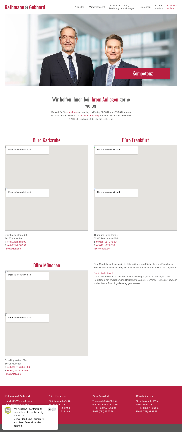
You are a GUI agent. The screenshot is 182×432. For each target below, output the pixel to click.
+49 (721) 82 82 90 (16, 242)
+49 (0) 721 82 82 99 (17, 370)
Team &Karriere (159, 7)
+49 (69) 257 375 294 (106, 242)
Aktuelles (79, 7)
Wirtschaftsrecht (97, 7)
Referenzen (145, 7)
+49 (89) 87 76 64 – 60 (18, 367)
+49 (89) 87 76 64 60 (148, 408)
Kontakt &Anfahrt (172, 7)
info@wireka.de (13, 248)
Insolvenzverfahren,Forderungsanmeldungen (122, 7)
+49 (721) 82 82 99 (16, 245)
